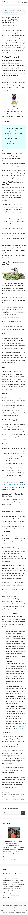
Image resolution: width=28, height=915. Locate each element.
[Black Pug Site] (8, 2)
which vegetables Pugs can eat (13, 485)
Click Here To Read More (9, 859)
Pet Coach (9, 633)
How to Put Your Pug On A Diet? (14, 799)
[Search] (23, 813)
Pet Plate (20, 726)
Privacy (22, 907)
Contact (17, 907)
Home (5, 10)
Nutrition (9, 10)
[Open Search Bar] (19, 2)
